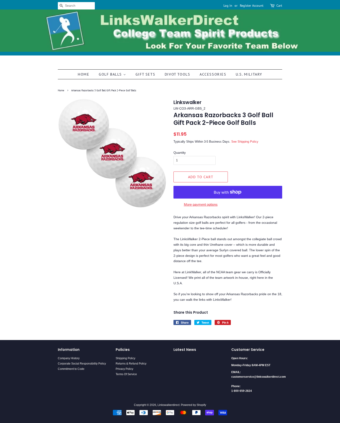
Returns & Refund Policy (131, 363)
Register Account (251, 5)
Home (83, 74)
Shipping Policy (125, 358)
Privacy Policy (124, 369)
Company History (69, 358)
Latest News (184, 349)
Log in (227, 5)
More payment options (201, 204)
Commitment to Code (71, 369)
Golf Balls (111, 74)
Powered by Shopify (193, 405)
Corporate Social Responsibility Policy (82, 363)
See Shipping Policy (244, 141)
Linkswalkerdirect (168, 405)
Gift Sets (145, 74)
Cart (279, 5)
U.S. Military (249, 74)
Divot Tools (177, 74)
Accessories (213, 74)
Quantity (179, 152)
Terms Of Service (126, 374)
